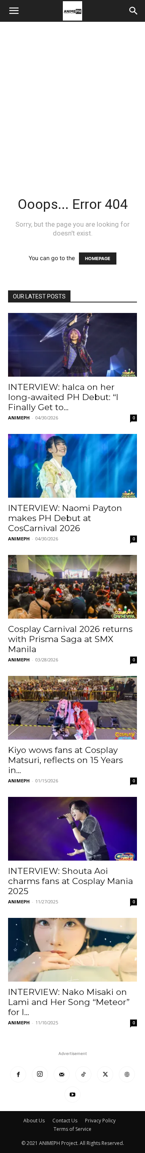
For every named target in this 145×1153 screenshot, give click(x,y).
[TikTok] (83, 1074)
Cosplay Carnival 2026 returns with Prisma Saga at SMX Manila (70, 639)
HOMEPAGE (97, 258)
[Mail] (62, 1074)
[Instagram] (40, 1074)
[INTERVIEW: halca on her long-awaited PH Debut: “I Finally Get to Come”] (72, 345)
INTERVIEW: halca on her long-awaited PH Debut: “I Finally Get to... (63, 397)
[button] (14, 11)
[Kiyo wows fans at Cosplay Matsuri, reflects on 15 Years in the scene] (72, 708)
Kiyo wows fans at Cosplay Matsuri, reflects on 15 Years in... (65, 760)
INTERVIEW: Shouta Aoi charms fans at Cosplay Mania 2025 (70, 881)
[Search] (133, 11)
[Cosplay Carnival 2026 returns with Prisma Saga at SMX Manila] (72, 587)
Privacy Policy (100, 1120)
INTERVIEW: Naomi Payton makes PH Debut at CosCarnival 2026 (65, 518)
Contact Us (64, 1120)
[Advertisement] (72, 98)
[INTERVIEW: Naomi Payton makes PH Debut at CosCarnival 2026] (72, 466)
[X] (105, 1074)
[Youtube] (72, 1094)
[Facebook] (18, 1074)
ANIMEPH (19, 418)
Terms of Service (72, 1129)
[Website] (127, 1074)
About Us (34, 1120)
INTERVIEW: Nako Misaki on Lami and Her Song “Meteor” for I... (69, 1002)
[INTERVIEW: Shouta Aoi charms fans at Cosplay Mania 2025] (72, 829)
